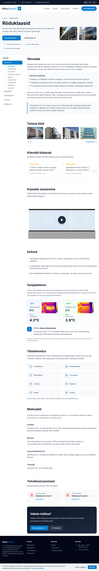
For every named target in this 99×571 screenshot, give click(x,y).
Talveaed (7, 100)
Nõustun (92, 567)
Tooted (55, 9)
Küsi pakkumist (89, 9)
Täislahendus (12, 82)
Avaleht (46, 9)
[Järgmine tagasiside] (95, 170)
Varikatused (7, 104)
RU (94, 2)
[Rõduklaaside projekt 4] (88, 133)
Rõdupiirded (8, 91)
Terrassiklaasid (8, 95)
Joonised (11, 88)
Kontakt (75, 9)
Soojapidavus (12, 80)
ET (85, 2)
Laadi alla (39, 499)
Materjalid (11, 85)
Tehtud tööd (65, 9)
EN (90, 2)
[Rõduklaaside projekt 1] (35, 133)
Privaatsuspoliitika (37, 568)
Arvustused (11, 71)
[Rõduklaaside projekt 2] (53, 133)
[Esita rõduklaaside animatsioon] (62, 220)
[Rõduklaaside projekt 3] (71, 133)
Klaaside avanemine (14, 74)
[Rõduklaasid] (11, 8)
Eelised (10, 77)
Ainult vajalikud (80, 567)
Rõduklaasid (8, 62)
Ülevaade (11, 66)
